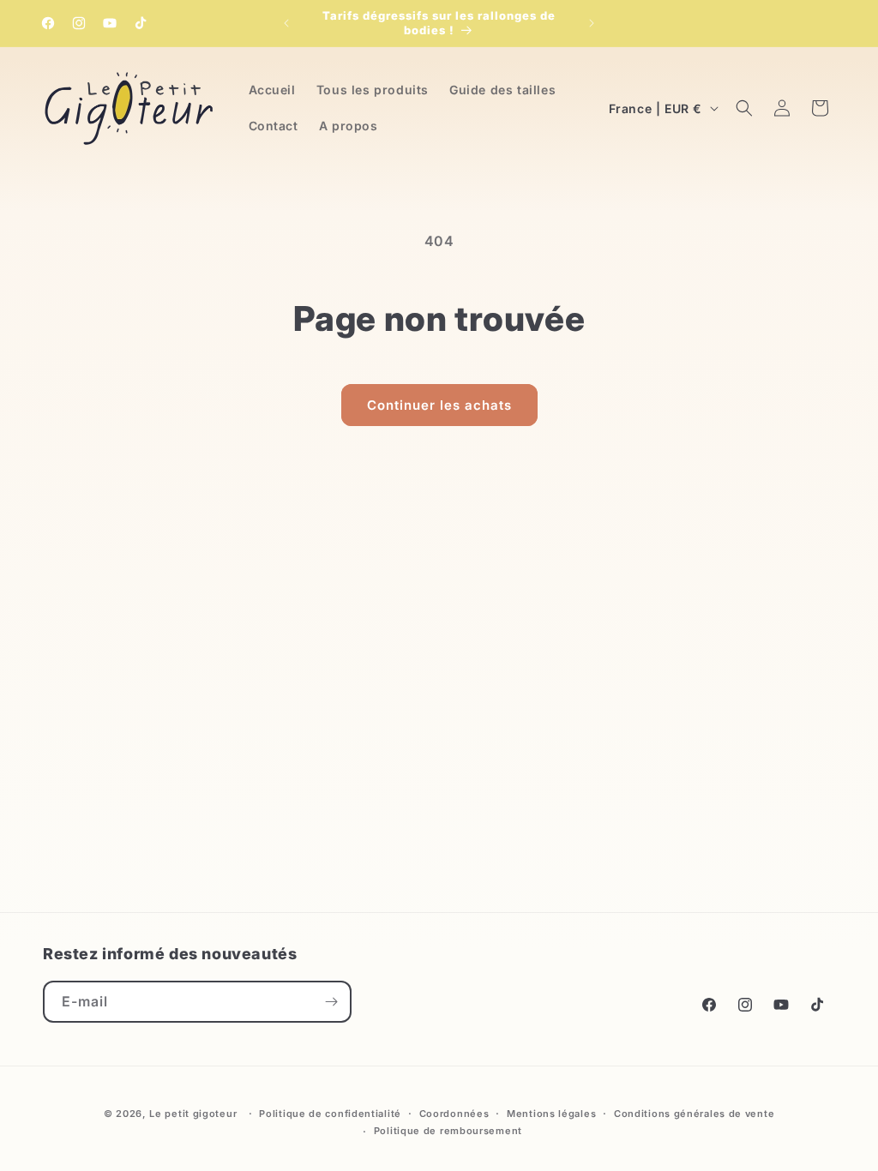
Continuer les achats (439, 405)
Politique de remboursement (448, 1131)
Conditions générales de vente (694, 1114)
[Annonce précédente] (286, 23)
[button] (744, 108)
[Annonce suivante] (591, 23)
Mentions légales (551, 1114)
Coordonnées (454, 1114)
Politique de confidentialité (330, 1114)
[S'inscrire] (331, 1002)
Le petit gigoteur (193, 1114)
